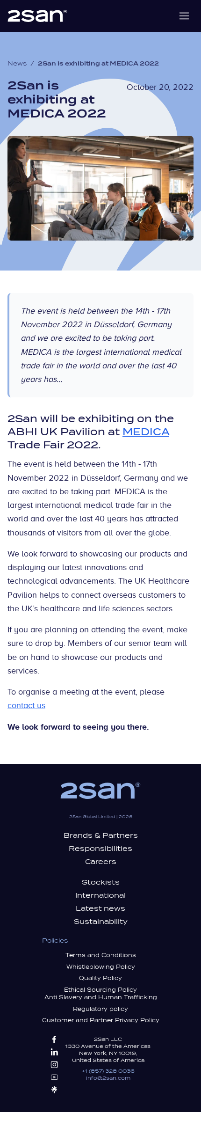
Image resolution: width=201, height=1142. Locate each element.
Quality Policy (100, 978)
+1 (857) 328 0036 (108, 1071)
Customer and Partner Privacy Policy (100, 1020)
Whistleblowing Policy (100, 967)
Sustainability (101, 921)
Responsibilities (100, 848)
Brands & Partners (101, 835)
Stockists (101, 882)
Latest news (100, 908)
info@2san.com (108, 1078)
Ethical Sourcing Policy (100, 990)
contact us (26, 705)
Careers (100, 861)
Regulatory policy (100, 1009)
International (100, 895)
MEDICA (145, 432)
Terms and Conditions (100, 955)
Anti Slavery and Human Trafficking (100, 997)
